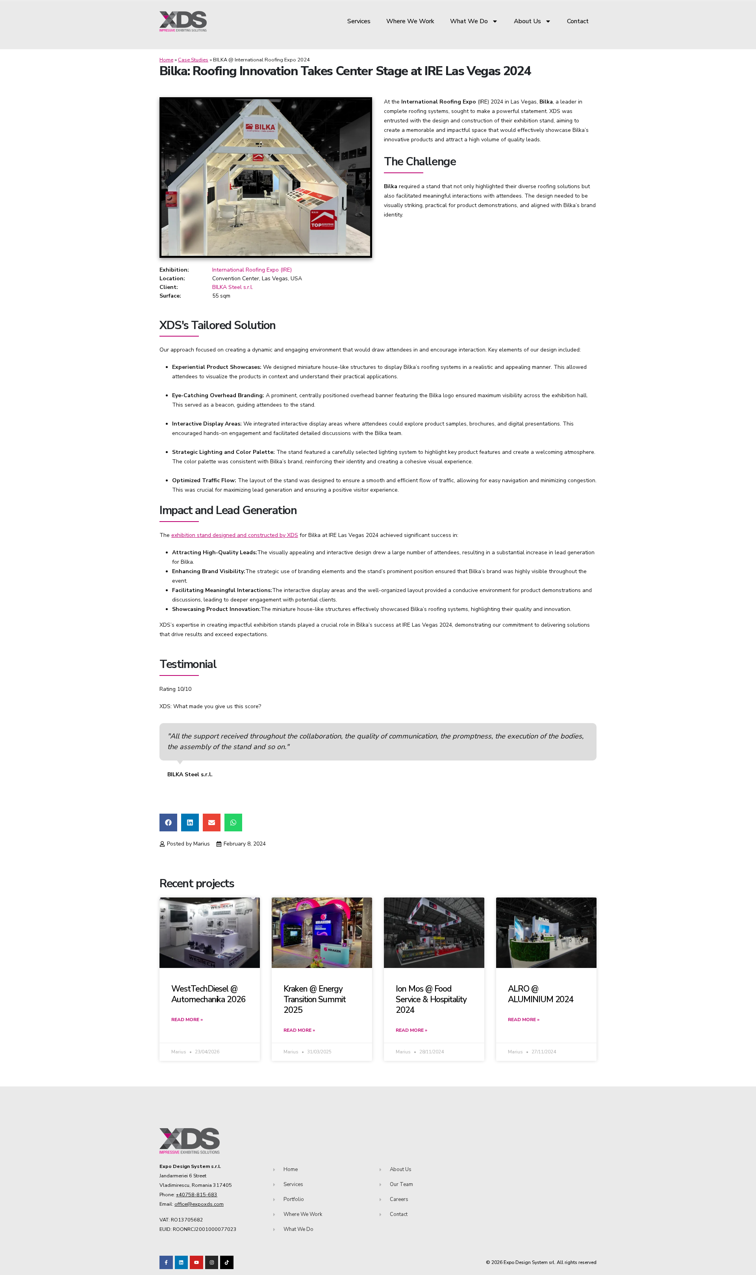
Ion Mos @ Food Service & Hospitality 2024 (431, 999)
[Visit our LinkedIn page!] (181, 1262)
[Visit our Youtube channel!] (196, 1262)
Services (359, 21)
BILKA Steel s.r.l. (232, 287)
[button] (168, 822)
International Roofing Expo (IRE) (252, 270)
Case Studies (193, 59)
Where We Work (410, 21)
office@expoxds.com (199, 1204)
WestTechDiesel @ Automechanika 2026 (208, 994)
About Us (527, 21)
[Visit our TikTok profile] (212, 1262)
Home (166, 59)
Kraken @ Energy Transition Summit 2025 (315, 999)
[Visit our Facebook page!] (166, 1262)
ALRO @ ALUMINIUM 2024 (541, 994)
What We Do (469, 21)
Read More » (187, 1019)
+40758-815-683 (196, 1194)
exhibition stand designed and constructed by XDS (234, 535)
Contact (578, 21)
